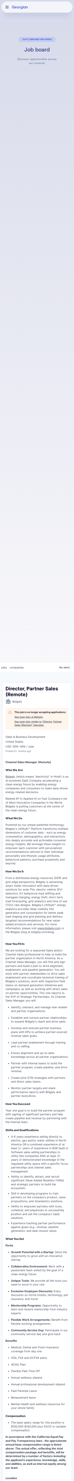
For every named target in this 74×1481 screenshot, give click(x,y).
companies (17, 667)
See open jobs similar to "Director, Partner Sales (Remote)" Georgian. (38, 723)
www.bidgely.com (49, 928)
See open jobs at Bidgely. (28, 716)
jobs (4, 667)
